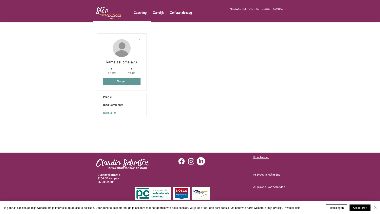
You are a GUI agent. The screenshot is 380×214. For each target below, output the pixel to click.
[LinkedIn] (201, 161)
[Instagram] (191, 161)
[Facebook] (181, 161)
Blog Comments (113, 105)
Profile (107, 97)
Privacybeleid (292, 208)
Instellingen (337, 208)
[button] (158, 12)
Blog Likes (109, 113)
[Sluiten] (375, 207)
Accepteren (360, 208)
